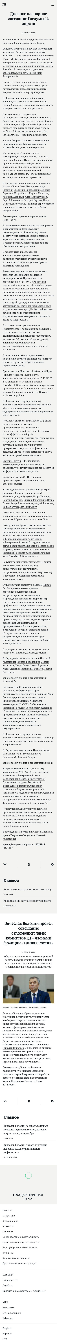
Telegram (8, 1318)
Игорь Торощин (41, 496)
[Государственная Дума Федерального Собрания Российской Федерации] (4, 4)
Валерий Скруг (28, 506)
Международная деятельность (20, 1247)
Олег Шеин (26, 186)
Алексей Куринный (13, 196)
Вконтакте (8, 1307)
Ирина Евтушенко (19, 835)
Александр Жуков (34, 42)
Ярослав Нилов (23, 492)
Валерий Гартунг (33, 200)
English (7, 1328)
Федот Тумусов (23, 496)
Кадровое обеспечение (16, 1257)
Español (7, 1333)
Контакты (8, 1226)
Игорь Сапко (21, 193)
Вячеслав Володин (13, 42)
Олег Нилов (9, 753)
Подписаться (10, 1279)
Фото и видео (10, 1220)
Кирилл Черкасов (38, 193)
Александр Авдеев (36, 652)
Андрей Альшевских (22, 503)
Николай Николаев (13, 1047)
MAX (5, 1302)
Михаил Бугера (11, 506)
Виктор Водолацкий (35, 499)
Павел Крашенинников (15, 825)
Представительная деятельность (21, 1242)
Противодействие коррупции (19, 1263)
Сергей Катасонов (13, 200)
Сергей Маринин (42, 831)
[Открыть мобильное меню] (53, 4)
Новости (7, 1210)
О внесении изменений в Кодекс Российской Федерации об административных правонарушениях (28, 385)
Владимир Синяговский (27, 189)
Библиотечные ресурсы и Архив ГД (23, 1290)
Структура (9, 1215)
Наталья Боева (11, 186)
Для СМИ (8, 1274)
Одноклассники (12, 1312)
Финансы (8, 1252)
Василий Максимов (32, 668)
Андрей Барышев (43, 503)
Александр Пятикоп (36, 196)
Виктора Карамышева (27, 420)
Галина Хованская (13, 104)
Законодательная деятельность (21, 1236)
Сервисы (8, 1231)
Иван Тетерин (24, 753)
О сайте (7, 1285)
